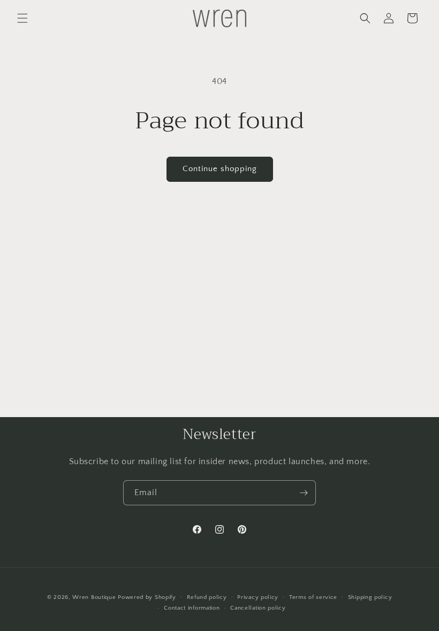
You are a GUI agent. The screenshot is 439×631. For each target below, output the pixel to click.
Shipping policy (370, 597)
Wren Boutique (94, 597)
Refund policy (207, 597)
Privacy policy (257, 597)
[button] (22, 18)
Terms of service (313, 597)
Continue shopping (220, 168)
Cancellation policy (257, 608)
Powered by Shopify (147, 597)
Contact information (192, 608)
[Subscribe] (303, 492)
